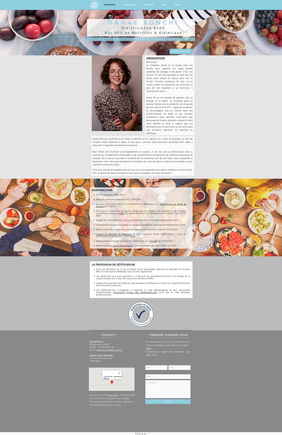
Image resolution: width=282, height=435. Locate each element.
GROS (121, 213)
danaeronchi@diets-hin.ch (109, 350)
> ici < (148, 348)
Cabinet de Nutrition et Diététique (114, 234)
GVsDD (153, 241)
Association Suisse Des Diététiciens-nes (135, 292)
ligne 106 (113, 395)
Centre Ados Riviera (122, 245)
